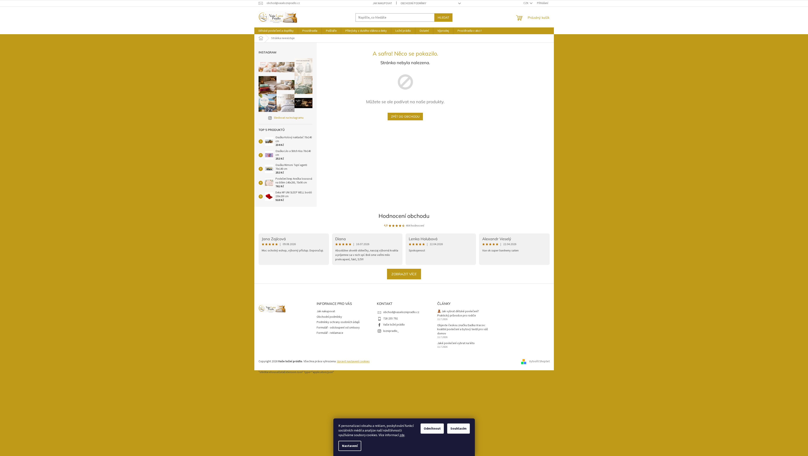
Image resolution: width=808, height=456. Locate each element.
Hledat (443, 17)
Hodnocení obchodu (404, 215)
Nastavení (350, 446)
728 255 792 (390, 318)
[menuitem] (276, 30)
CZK (526, 3)
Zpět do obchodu (405, 116)
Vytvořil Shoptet (539, 361)
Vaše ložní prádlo (394, 325)
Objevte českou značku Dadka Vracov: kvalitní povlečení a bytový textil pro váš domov (462, 329)
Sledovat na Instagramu (289, 118)
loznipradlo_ (391, 331)
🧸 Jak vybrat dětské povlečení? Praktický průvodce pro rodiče (458, 313)
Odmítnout (432, 428)
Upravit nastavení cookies (353, 361)
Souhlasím (458, 428)
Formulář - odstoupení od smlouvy (338, 328)
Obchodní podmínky (413, 3)
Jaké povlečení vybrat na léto (456, 343)
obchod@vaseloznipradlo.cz (401, 312)
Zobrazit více (404, 274)
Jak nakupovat (382, 3)
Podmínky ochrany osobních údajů (338, 322)
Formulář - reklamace (330, 333)
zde (402, 435)
